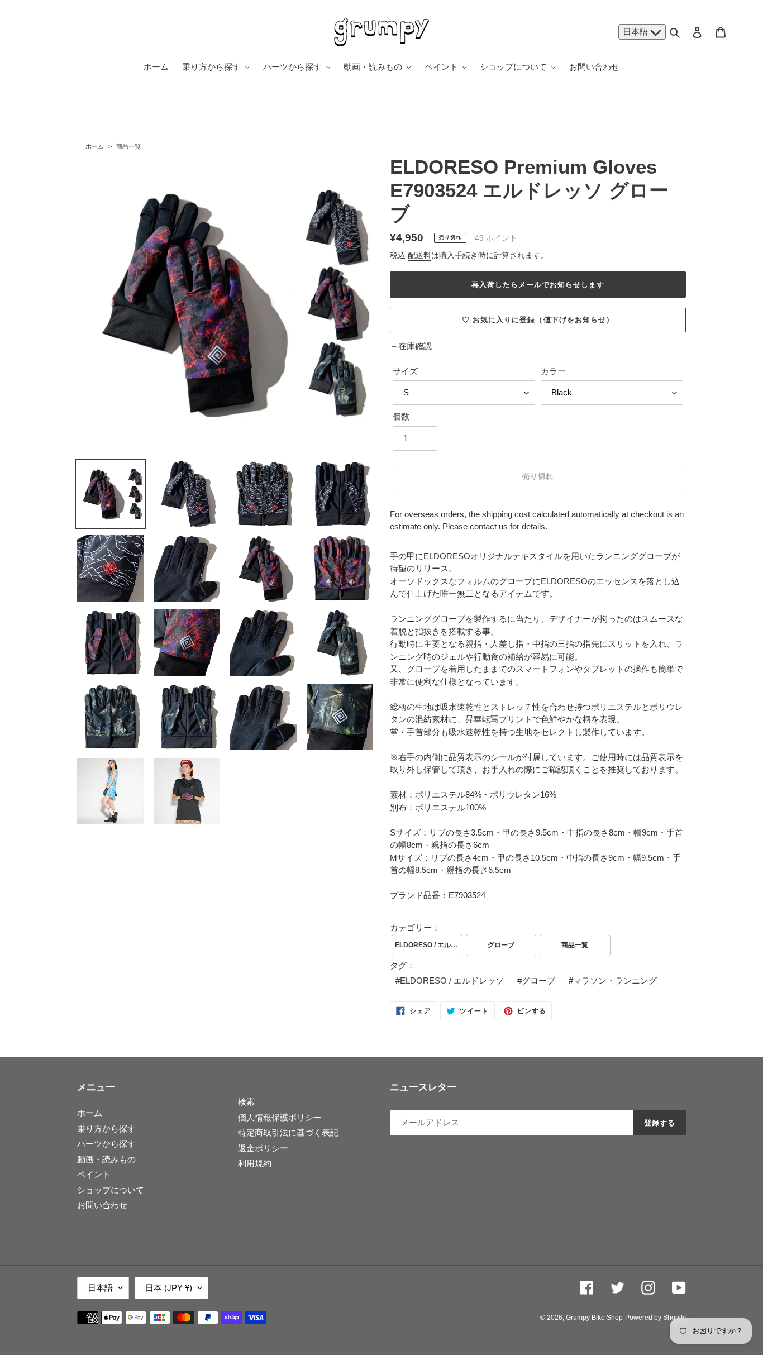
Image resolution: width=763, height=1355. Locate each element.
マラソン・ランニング (615, 980)
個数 (401, 416)
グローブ (501, 945)
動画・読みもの (106, 1159)
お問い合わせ (102, 1205)
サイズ (405, 371)
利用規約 (254, 1163)
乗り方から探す (106, 1128)
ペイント (94, 1174)
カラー (553, 371)
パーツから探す (106, 1143)
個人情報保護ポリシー (280, 1117)
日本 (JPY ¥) (168, 1287)
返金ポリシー (263, 1148)
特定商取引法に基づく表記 (288, 1132)
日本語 (636, 31)
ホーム (94, 146)
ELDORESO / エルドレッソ (428, 945)
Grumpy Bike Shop (594, 1317)
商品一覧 (128, 146)
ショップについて (110, 1190)
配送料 (419, 255)
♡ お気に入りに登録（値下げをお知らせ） (538, 320)
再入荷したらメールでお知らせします (538, 284)
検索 (246, 1101)
